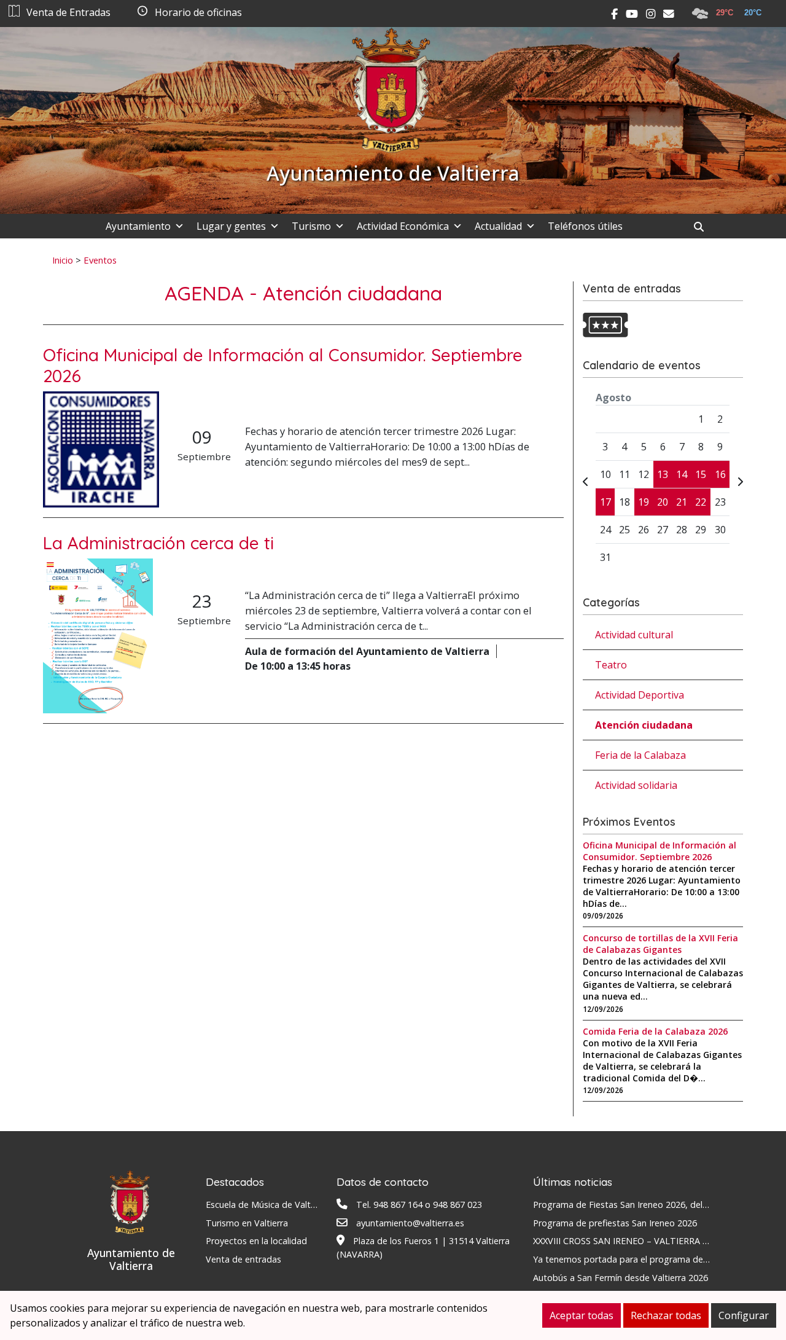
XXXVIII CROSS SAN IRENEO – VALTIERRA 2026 (627, 1241)
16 (720, 474)
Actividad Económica (403, 226)
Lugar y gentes (231, 226)
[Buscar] (703, 226)
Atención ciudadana (644, 725)
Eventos (100, 260)
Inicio (62, 260)
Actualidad (498, 226)
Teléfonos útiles (585, 226)
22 (700, 502)
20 (662, 502)
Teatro (611, 665)
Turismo (311, 226)
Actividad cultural (634, 634)
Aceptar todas (581, 1315)
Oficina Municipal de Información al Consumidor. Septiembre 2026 (283, 365)
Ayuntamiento (138, 226)
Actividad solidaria (636, 785)
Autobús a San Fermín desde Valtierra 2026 (620, 1277)
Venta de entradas (243, 1259)
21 (681, 502)
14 (681, 474)
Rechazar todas (666, 1315)
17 (605, 502)
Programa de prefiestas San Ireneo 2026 (615, 1223)
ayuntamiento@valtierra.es (410, 1223)
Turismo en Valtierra (247, 1223)
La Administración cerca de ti (158, 543)
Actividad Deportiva (639, 695)
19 (643, 502)
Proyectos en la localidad (256, 1241)
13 (662, 474)
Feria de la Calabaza (640, 755)
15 (700, 474)
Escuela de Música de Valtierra (267, 1204)
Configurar (743, 1315)
